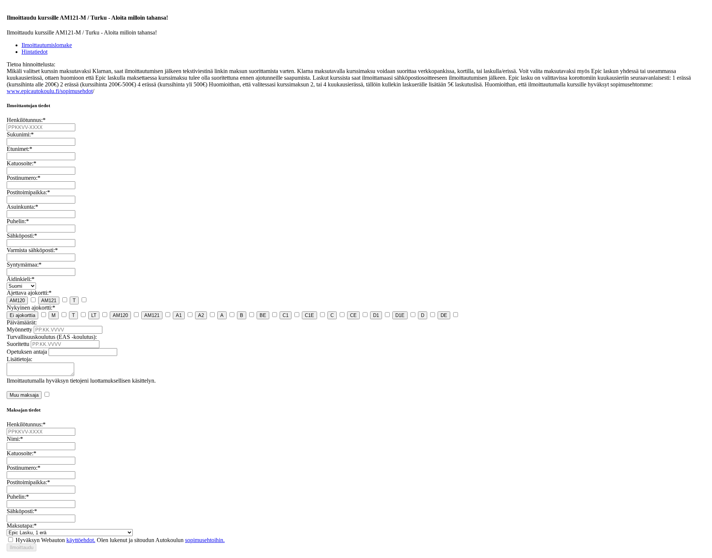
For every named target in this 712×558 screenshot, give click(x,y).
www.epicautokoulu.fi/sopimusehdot (50, 91)
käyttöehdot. (80, 540)
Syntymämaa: (24, 264)
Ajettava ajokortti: (29, 293)
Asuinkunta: (22, 207)
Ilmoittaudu (21, 547)
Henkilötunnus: (26, 120)
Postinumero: (23, 178)
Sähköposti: (22, 235)
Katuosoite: (21, 163)
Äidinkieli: (20, 279)
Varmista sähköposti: (32, 250)
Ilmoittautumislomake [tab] (47, 45)
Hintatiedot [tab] (34, 52)
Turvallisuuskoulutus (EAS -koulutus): (52, 337)
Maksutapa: (22, 525)
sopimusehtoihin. (205, 540)
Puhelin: (18, 221)
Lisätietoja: (19, 359)
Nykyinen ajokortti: (31, 307)
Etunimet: (19, 149)
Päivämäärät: (22, 322)
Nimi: (15, 439)
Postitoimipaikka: (28, 192)
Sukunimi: (20, 134)
